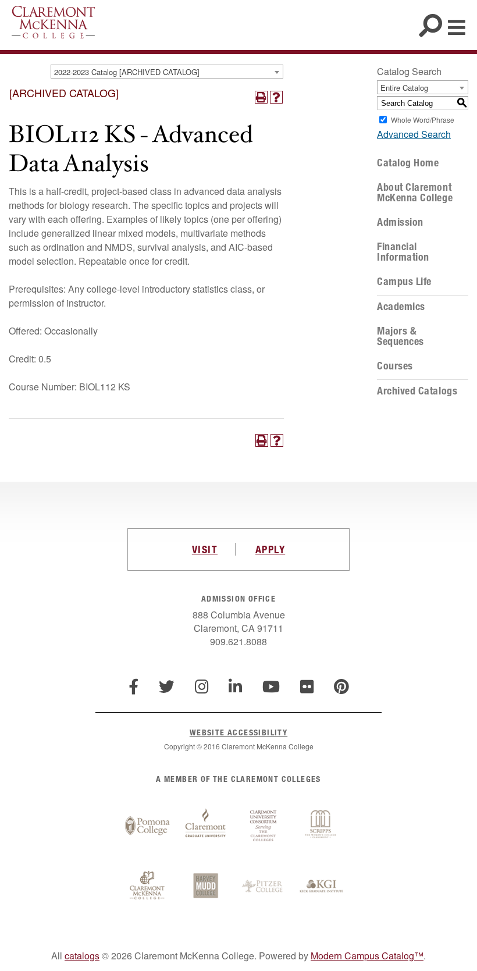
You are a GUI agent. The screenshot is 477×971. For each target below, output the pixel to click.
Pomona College (147, 826)
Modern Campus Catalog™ (367, 955)
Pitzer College (263, 886)
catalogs (82, 955)
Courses (395, 366)
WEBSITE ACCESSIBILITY (238, 732)
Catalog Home (408, 163)
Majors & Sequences (400, 336)
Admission (400, 222)
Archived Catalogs (417, 391)
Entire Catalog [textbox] (404, 87)
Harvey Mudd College (205, 886)
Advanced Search (414, 134)
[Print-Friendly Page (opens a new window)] (261, 97)
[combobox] (167, 72)
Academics (401, 306)
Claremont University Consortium (263, 826)
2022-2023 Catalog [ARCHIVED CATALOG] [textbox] (127, 71)
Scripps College (322, 826)
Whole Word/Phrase (422, 120)
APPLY (270, 549)
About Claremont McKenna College (415, 193)
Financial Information (403, 252)
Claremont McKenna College (53, 22)
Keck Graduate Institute (322, 886)
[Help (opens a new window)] (276, 97)
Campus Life (404, 281)
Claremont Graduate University (205, 826)
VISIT (205, 549)
